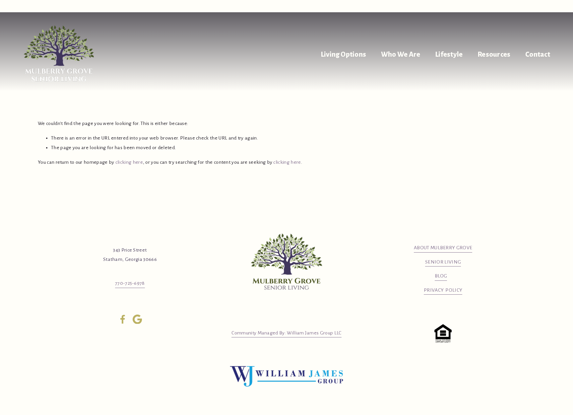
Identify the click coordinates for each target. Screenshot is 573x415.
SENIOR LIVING (443, 262)
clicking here (129, 162)
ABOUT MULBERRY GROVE (443, 247)
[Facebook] (122, 319)
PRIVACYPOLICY (443, 290)
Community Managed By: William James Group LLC (286, 332)
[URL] (137, 319)
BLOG (441, 275)
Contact (537, 54)
